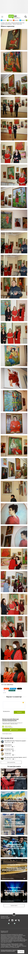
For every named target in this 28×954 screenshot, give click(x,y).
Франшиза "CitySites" (5, 917)
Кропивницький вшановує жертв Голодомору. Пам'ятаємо (14, 801)
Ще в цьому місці (11, 762)
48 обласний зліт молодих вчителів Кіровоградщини (14, 891)
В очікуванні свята (9, 749)
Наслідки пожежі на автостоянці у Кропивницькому (14, 869)
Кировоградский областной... (8, 833)
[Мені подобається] (3, 692)
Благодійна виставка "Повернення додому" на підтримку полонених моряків (14, 823)
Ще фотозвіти (14, 905)
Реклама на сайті (4, 916)
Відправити (19, 712)
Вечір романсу (8, 744)
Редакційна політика (10, 951)
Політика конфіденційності (6, 950)
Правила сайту (15, 950)
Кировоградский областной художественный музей (10, 719)
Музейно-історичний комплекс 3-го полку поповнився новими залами (14, 778)
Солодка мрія (7, 753)
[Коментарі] (5, 692)
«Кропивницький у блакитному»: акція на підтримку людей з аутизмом (14, 846)
